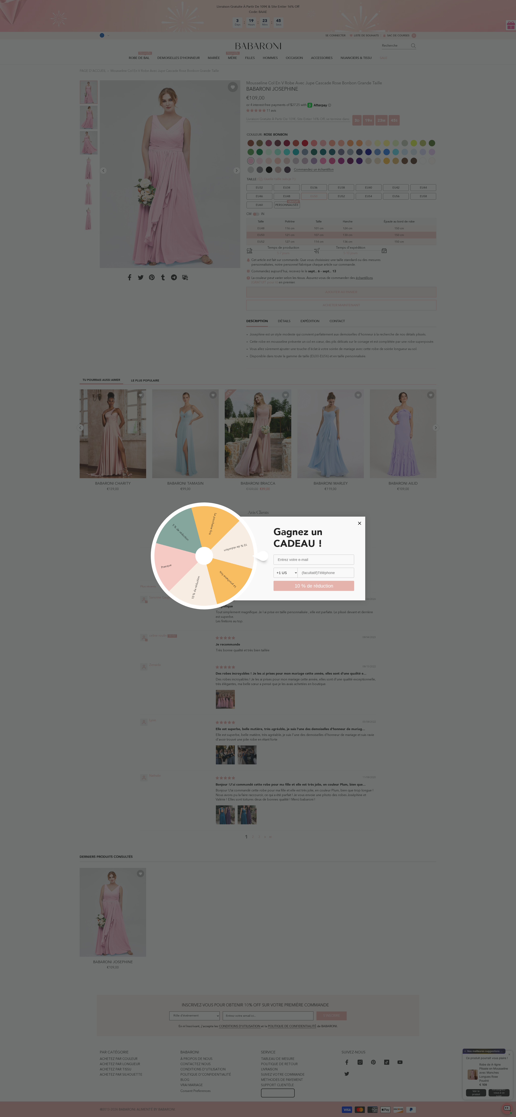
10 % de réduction (314, 586)
